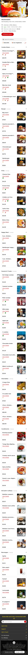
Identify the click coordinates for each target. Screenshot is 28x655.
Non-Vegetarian (17, 42)
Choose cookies (9, 652)
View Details (5, 53)
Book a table (8, 34)
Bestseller (6, 42)
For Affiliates (4, 638)
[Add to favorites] (23, 2)
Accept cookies (19, 652)
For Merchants (5, 635)
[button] (14, 54)
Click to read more (17, 649)
